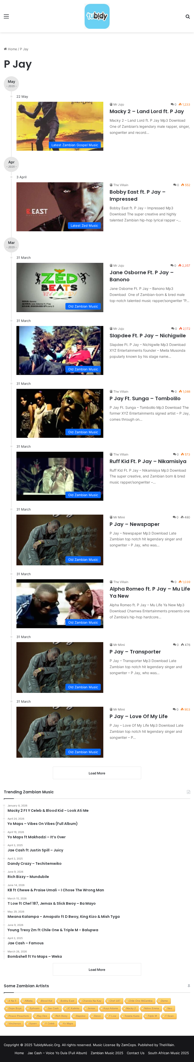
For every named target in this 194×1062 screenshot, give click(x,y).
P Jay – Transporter (135, 651)
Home (12, 49)
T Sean (169, 1016)
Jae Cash (53, 1008)
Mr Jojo (118, 104)
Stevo (97, 1016)
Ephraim (34, 1008)
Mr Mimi (119, 517)
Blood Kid (46, 1000)
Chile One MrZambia (141, 1000)
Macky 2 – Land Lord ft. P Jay (147, 111)
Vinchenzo (15, 1023)
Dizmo (164, 1000)
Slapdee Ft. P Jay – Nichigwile (148, 335)
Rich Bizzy (61, 1016)
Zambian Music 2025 (107, 1053)
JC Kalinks (73, 1008)
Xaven (33, 1023)
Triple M (152, 1016)
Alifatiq (29, 1000)
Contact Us (135, 1053)
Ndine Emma (151, 1008)
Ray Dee (42, 1016)
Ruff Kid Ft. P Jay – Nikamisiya (148, 461)
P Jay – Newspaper (135, 524)
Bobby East (67, 1000)
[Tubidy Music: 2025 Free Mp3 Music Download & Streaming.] (97, 16)
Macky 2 (131, 1008)
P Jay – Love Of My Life (139, 716)
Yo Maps (68, 1023)
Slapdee (81, 1016)
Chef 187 (115, 1000)
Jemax (91, 1008)
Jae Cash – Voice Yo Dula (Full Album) (57, 1053)
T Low (112, 1016)
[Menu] (6, 18)
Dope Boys (15, 1008)
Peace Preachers (19, 1016)
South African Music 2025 (168, 1053)
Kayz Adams (111, 1008)
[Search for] (187, 18)
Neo (169, 1008)
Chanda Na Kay (92, 1000)
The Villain (120, 185)
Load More (97, 970)
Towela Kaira (132, 1016)
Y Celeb (50, 1023)
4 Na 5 (12, 1000)
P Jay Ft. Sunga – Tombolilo (145, 398)
